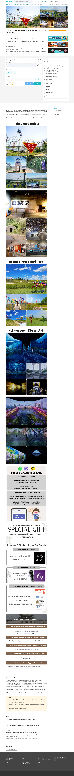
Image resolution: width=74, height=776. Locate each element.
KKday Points (24, 759)
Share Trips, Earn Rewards (27, 763)
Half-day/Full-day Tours (28, 4)
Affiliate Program (41, 762)
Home (7, 4)
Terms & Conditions (9, 758)
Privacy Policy (8, 759)
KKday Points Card (25, 762)
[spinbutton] (37, 79)
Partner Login (40, 758)
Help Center (8, 760)
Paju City (21, 4)
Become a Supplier (41, 757)
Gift (22, 760)
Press (7, 762)
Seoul (14, 35)
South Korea (11, 4)
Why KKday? (24, 757)
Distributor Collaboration (42, 760)
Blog (23, 758)
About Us (7, 757)
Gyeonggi (17, 4)
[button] (39, 59)
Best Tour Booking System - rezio (44, 759)
